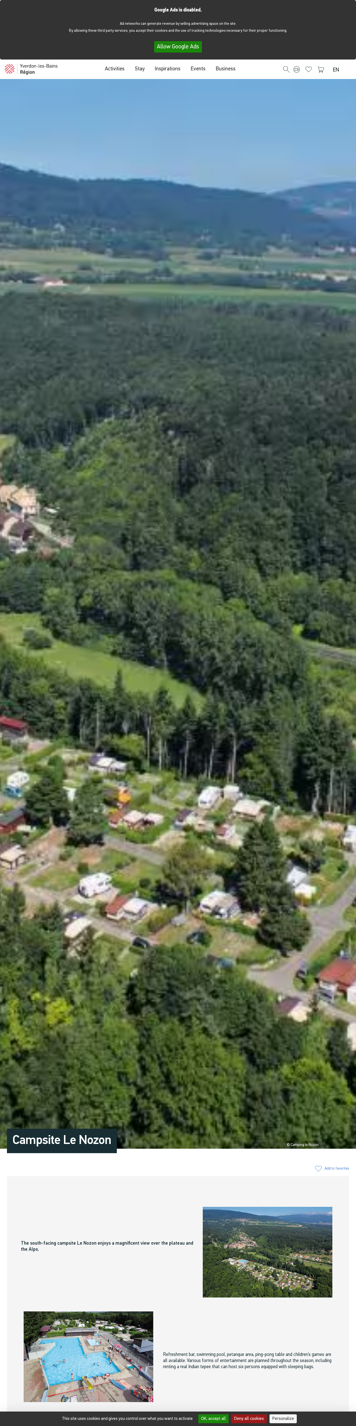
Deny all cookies (249, 1419)
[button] (286, 69)
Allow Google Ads (178, 47)
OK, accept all (213, 1419)
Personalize (283, 1419)
